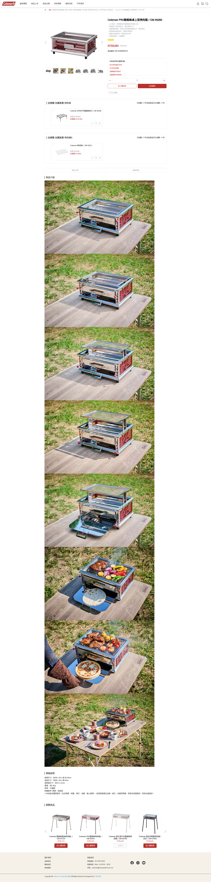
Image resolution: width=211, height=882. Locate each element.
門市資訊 (80, 4)
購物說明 (48, 864)
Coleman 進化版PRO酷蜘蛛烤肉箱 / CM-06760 (120, 837)
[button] (102, 42)
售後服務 (48, 868)
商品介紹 (75, 170)
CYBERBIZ (97, 876)
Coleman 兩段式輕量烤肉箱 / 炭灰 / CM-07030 (150, 837)
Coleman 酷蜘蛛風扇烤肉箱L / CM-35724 (61, 837)
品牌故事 (48, 861)
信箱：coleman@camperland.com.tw (100, 868)
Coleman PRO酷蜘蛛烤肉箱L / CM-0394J (90, 837)
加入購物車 (122, 86)
